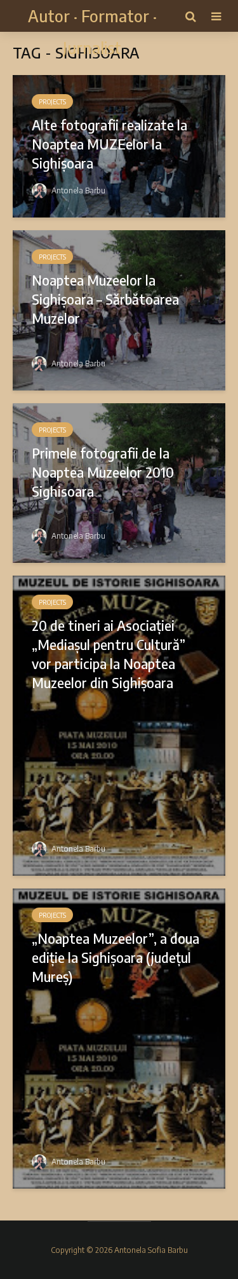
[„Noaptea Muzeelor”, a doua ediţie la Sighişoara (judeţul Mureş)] (119, 1037)
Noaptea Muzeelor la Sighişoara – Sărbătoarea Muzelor (105, 299)
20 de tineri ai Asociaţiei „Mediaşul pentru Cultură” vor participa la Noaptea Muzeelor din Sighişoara (108, 653)
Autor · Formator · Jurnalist (92, 31)
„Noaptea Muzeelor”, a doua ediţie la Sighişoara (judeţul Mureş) (115, 957)
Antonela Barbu (77, 190)
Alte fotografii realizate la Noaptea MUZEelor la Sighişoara (109, 144)
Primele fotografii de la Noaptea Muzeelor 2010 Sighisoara (103, 472)
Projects (52, 102)
